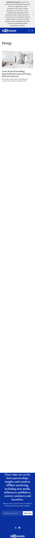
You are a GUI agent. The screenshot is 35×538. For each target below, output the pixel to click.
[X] (16, 528)
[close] (32, 13)
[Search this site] (29, 30)
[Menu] (32, 30)
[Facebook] (19, 528)
